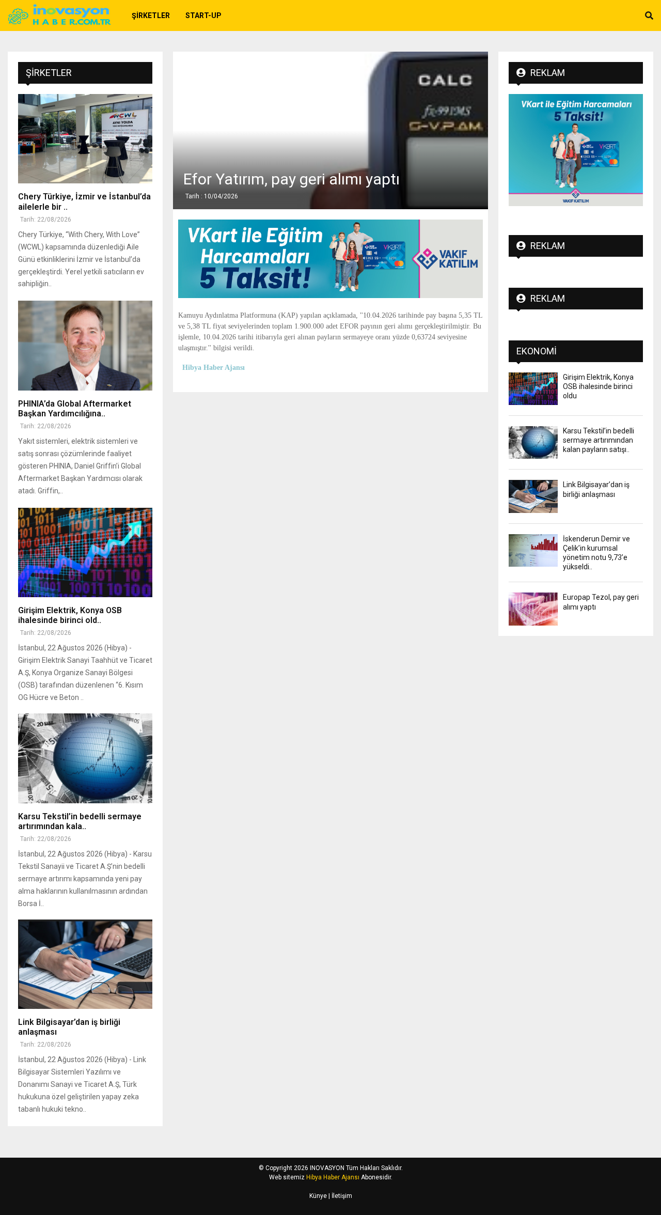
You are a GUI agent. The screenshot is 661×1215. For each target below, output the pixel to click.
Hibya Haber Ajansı (332, 1177)
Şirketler (151, 15)
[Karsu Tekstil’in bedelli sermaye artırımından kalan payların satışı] (85, 758)
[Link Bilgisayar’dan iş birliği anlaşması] (85, 964)
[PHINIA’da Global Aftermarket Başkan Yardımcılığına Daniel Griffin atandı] (85, 345)
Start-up (203, 15)
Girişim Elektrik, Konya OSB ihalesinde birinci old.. (70, 615)
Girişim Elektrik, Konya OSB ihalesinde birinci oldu (598, 386)
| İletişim (339, 1196)
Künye (318, 1196)
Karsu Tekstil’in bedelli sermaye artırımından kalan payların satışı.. (598, 440)
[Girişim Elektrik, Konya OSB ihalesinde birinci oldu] (85, 552)
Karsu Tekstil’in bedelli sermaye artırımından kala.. (79, 821)
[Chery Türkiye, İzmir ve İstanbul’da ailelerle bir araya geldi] (85, 138)
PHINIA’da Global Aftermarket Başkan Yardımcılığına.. (74, 408)
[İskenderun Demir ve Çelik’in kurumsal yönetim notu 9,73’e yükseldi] (533, 550)
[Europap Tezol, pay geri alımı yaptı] (533, 609)
